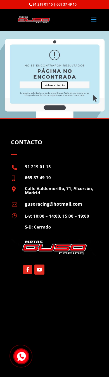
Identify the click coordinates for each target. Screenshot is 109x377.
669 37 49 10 (38, 177)
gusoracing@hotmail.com (53, 204)
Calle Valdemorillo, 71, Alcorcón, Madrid (59, 190)
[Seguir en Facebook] (27, 269)
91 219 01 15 (38, 166)
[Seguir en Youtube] (39, 270)
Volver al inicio (55, 85)
